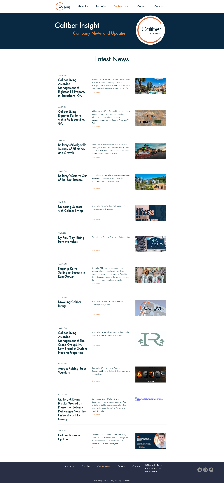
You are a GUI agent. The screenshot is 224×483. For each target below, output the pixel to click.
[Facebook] (211, 469)
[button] (82, 6)
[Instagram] (205, 469)
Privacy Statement (122, 480)
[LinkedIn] (199, 469)
